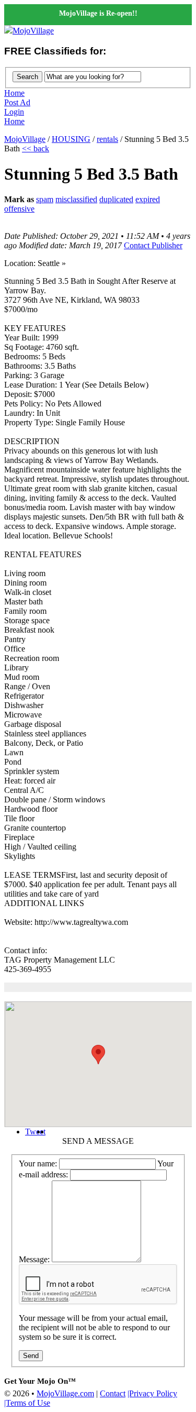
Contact (112, 1393)
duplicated (116, 199)
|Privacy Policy (152, 1393)
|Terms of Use (27, 1402)
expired (147, 199)
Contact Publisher (153, 245)
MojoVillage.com (65, 1393)
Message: (34, 1259)
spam (44, 199)
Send (31, 1356)
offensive (19, 208)
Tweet (35, 1131)
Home (14, 93)
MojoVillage (33, 30)
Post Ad (17, 102)
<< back (35, 148)
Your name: (38, 1163)
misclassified (76, 199)
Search (27, 77)
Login (14, 111)
